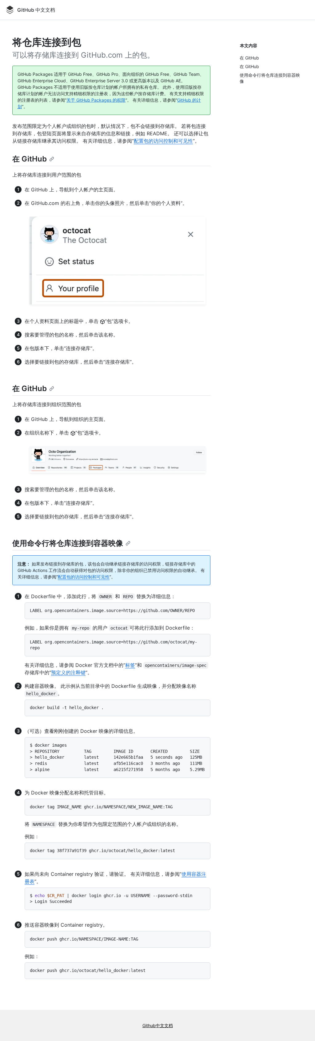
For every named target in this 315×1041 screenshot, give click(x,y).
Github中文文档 (157, 1025)
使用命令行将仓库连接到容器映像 (67, 543)
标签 (130, 665)
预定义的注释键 (68, 672)
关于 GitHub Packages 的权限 (96, 100)
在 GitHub (29, 158)
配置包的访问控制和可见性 (163, 141)
